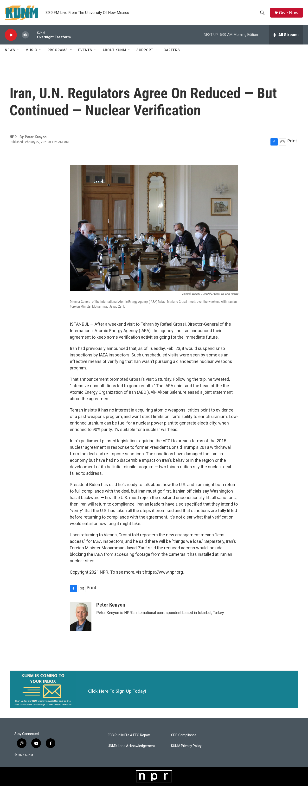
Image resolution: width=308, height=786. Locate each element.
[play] (11, 35)
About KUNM (114, 50)
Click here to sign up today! (117, 691)
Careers (172, 50)
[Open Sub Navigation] (19, 50)
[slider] (33, 34)
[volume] (25, 35)
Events (85, 50)
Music (31, 50)
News (10, 50)
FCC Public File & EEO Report (129, 735)
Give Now (288, 12)
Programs (57, 50)
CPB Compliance (183, 735)
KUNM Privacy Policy (186, 746)
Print (292, 141)
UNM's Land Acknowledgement (131, 746)
